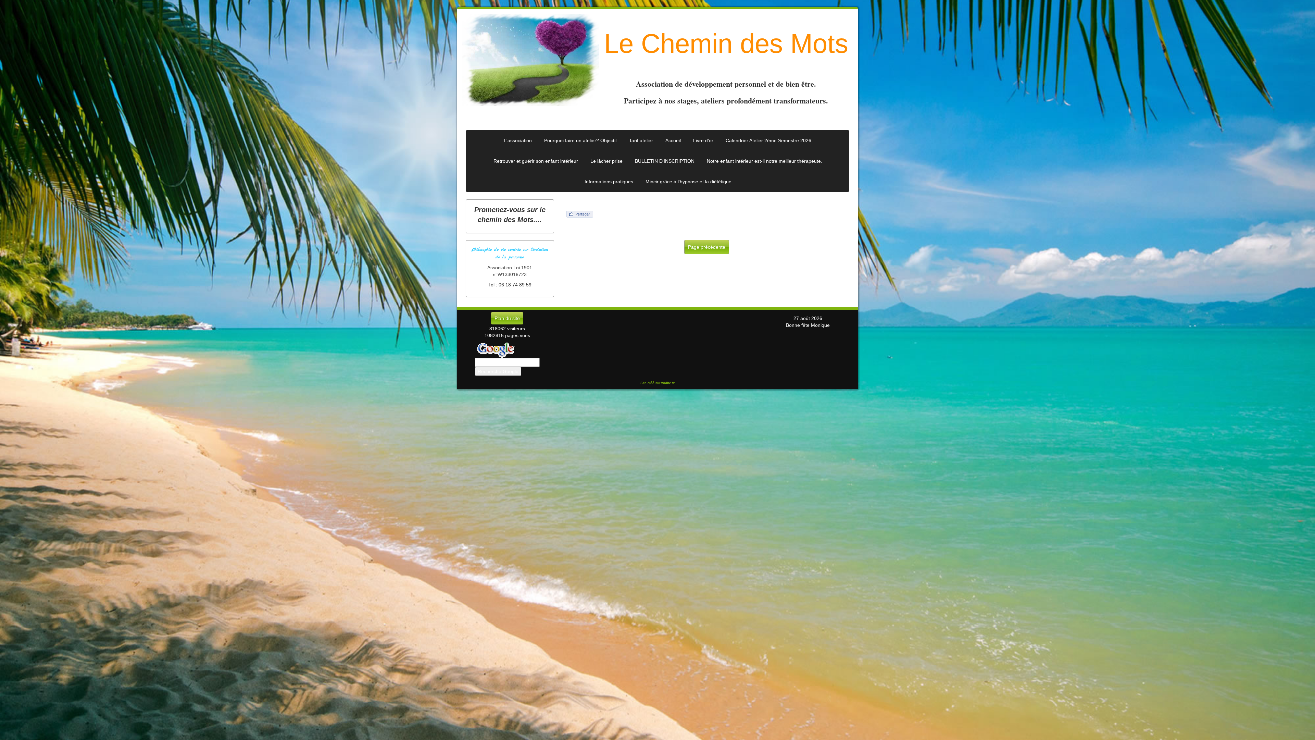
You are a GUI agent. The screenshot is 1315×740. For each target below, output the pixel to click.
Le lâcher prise (606, 161)
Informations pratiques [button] (609, 181)
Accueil (673, 140)
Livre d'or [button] (703, 140)
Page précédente (706, 247)
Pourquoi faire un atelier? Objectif (580, 140)
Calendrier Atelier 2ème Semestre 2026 (768, 140)
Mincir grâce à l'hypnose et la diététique (688, 181)
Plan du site (507, 318)
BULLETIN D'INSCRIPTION (664, 161)
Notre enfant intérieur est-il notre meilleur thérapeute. (764, 161)
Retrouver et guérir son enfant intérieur (535, 161)
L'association (518, 140)
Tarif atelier (641, 140)
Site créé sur (657, 383)
